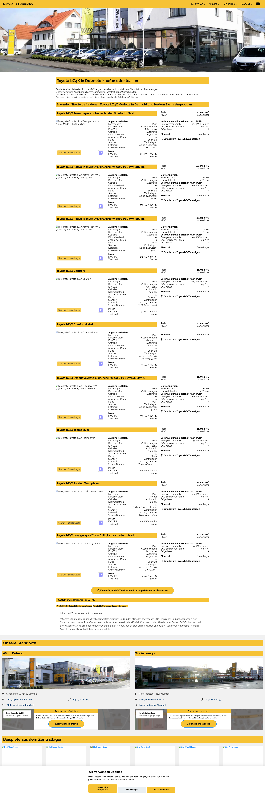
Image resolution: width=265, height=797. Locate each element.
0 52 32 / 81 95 (81, 699)
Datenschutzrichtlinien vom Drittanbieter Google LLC (55, 718)
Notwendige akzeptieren (102, 788)
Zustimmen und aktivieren (66, 724)
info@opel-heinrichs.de (19, 699)
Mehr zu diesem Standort (20, 705)
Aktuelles (229, 4)
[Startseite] (18, 4)
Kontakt (245, 4)
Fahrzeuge (197, 4)
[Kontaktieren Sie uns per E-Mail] (258, 4)
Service (213, 4)
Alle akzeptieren (161, 789)
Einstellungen (132, 789)
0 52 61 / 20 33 (213, 699)
